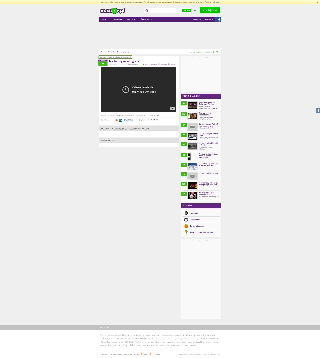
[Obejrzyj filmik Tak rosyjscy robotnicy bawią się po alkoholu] (193, 186)
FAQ (131, 354)
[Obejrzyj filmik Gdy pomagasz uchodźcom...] (193, 116)
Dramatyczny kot (161, 339)
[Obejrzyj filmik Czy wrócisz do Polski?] (193, 127)
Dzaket (103, 335)
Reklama (126, 354)
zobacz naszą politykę (134, 2)
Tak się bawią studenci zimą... (208, 134)
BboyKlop (127, 335)
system (146, 345)
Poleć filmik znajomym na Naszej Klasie (121, 120)
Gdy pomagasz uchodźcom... (205, 114)
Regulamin (104, 354)
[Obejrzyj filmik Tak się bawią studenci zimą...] (193, 136)
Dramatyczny (175, 345)
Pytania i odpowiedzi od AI (201, 232)
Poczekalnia (156, 354)
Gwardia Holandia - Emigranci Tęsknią (207, 103)
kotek (184, 345)
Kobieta (154, 345)
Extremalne (119, 115)
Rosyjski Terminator (153, 335)
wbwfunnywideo (133, 64)
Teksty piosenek (197, 226)
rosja (121, 342)
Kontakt (136, 354)
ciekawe (129, 341)
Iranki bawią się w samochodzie (206, 193)
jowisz (179, 342)
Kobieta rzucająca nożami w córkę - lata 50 (135, 338)
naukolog (155, 342)
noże (162, 345)
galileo (190, 342)
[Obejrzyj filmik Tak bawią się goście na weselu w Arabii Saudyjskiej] (189, 157)
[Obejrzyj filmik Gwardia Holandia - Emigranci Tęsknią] (193, 105)
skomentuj (164, 64)
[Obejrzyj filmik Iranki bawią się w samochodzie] (193, 195)
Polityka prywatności (115, 354)
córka (167, 345)
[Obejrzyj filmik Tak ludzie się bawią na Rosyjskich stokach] (193, 166)
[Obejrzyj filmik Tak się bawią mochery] (193, 176)
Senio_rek (118, 335)
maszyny (146, 342)
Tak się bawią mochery (208, 173)
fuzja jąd (112, 345)
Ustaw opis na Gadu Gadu (117, 120)
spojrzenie (192, 345)
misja (184, 342)
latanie (138, 345)
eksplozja (171, 342)
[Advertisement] (160, 35)
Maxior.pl (112, 11)
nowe (138, 341)
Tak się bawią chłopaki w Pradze (208, 144)
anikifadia (139, 335)
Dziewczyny (195, 219)
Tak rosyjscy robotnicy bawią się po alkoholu (208, 184)
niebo (132, 345)
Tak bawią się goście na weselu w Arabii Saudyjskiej (208, 156)
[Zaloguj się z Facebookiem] (218, 19)
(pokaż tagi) (155, 115)
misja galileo (198, 342)
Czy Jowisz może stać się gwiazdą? (171, 335)
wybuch (162, 342)
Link (137, 120)
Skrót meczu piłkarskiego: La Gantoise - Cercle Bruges (183, 339)
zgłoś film (173, 64)
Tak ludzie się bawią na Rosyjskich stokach (208, 164)
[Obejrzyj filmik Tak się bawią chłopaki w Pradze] (193, 146)
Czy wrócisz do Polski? (208, 124)
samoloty (122, 345)
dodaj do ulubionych (151, 64)
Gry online (194, 213)
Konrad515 (111, 335)
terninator (115, 342)
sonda (208, 342)
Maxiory (145, 354)
